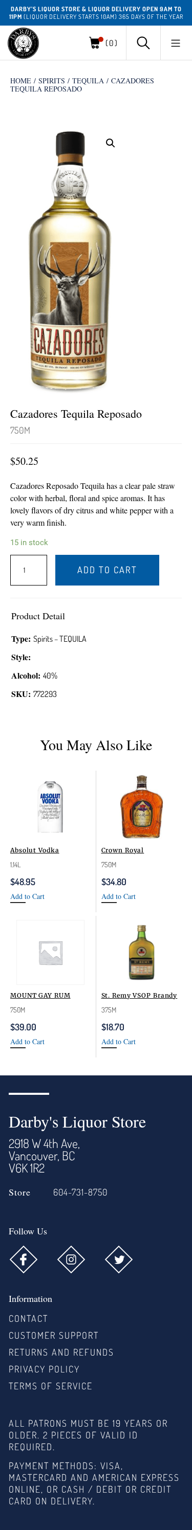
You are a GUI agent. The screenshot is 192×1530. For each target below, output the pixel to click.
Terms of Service (51, 1385)
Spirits (51, 80)
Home (20, 80)
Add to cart (107, 569)
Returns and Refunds (61, 1352)
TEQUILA (88, 80)
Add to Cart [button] (27, 896)
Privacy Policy (44, 1369)
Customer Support (54, 1335)
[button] (175, 43)
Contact (28, 1318)
